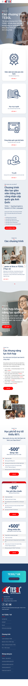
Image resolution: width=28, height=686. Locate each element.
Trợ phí (14, 173)
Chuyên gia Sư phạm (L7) (6, 670)
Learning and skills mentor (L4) (7, 664)
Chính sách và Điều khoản (6, 628)
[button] (3, 265)
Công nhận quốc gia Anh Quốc (14, 140)
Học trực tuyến (14, 106)
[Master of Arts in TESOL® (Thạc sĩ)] (14, 255)
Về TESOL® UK (4, 619)
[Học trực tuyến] (14, 94)
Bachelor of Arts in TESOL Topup (8, 641)
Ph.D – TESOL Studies (6, 647)
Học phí (3, 625)
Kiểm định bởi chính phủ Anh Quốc (14, 73)
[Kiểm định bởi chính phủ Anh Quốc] (14, 59)
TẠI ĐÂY (9, 370)
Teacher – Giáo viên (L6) (6, 658)
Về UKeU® (3, 622)
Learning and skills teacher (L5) (7, 661)
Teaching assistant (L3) (6, 667)
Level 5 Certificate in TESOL (7, 638)
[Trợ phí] (14, 160)
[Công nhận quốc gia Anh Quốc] (14, 127)
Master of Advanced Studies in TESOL (9, 644)
